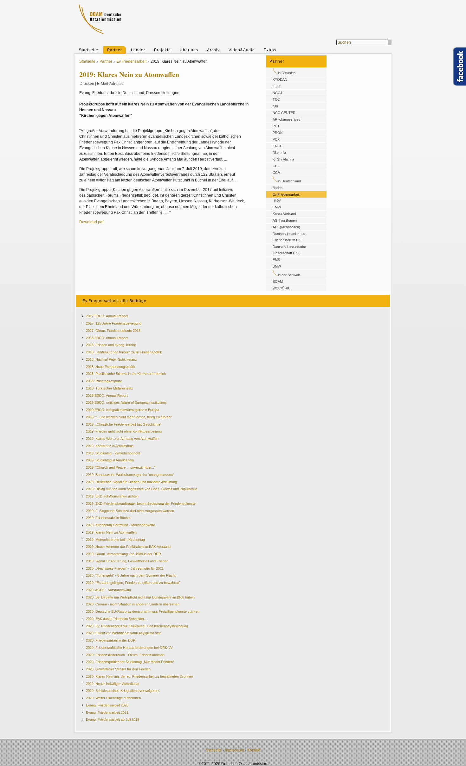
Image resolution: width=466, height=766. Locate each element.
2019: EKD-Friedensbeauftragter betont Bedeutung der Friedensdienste (141, 503)
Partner (114, 50)
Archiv (213, 50)
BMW (277, 266)
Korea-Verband (284, 214)
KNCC (277, 146)
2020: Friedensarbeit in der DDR (111, 640)
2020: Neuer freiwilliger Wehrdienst (112, 684)
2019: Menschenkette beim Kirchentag (115, 539)
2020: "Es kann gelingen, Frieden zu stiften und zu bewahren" (133, 583)
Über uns (189, 50)
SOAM (278, 281)
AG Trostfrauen (285, 220)
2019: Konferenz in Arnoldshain (109, 446)
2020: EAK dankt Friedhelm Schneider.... (117, 619)
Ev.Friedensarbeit (131, 61)
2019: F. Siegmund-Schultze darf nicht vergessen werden (130, 511)
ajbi (275, 106)
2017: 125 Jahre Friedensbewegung (113, 323)
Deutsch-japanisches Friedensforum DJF (289, 237)
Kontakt (253, 750)
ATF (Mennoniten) (286, 227)
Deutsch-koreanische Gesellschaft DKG (289, 250)
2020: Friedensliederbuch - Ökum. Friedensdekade (125, 655)
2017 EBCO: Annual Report (107, 316)
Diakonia (279, 153)
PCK (276, 139)
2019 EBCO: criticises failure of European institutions (126, 402)
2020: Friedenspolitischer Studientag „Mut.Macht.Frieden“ (130, 662)
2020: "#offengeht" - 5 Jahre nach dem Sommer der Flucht (131, 575)
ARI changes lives (287, 119)
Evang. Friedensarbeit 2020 (107, 705)
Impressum (234, 750)
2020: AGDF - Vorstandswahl (108, 590)
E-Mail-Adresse (110, 83)
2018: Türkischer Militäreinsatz (109, 388)
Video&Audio (242, 50)
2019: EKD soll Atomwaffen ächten (112, 496)
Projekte (162, 50)
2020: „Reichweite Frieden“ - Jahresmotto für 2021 (125, 568)
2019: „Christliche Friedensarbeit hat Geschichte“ (124, 424)
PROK (277, 133)
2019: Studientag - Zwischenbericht (113, 453)
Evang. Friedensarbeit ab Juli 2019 (112, 719)
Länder (138, 50)
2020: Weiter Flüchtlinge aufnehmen (113, 698)
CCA (276, 172)
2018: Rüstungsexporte (104, 381)
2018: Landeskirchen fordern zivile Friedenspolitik (124, 352)
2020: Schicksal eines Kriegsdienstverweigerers (123, 691)
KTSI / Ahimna (283, 159)
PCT (276, 126)
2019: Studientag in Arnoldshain (110, 460)
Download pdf (91, 222)
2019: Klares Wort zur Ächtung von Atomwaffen (122, 438)
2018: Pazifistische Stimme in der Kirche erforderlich (126, 374)
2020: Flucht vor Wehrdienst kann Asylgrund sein (123, 633)
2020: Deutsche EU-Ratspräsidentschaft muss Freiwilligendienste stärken (142, 611)
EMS (276, 260)
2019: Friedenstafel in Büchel (108, 518)
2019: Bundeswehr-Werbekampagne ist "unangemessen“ (130, 475)
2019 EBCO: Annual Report (107, 395)
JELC (277, 86)
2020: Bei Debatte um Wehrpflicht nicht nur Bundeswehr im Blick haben (140, 597)
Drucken (87, 83)
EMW (277, 207)
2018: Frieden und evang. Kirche (111, 345)
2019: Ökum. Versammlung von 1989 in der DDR (123, 554)
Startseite (88, 50)
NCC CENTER (284, 113)
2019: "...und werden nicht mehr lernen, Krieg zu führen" (129, 417)
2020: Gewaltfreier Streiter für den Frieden (118, 669)
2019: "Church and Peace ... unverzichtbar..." (120, 467)
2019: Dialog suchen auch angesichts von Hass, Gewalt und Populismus (141, 489)
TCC (276, 99)
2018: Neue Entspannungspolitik (110, 367)
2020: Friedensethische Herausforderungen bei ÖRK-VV (129, 647)
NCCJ (277, 93)
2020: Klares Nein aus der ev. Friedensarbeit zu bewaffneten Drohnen (139, 676)
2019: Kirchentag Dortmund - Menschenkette (120, 525)
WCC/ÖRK (281, 288)
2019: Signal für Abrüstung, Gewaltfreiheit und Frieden (127, 561)
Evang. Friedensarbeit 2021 (107, 712)
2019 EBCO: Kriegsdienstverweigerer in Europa (122, 410)
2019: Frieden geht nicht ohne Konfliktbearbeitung (124, 431)
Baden (277, 188)
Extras (270, 50)
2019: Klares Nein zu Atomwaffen (111, 532)
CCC (276, 166)
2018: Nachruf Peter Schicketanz (111, 359)
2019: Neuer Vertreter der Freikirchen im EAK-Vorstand (128, 546)
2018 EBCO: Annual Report (107, 338)
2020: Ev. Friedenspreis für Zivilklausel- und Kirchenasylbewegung (137, 626)
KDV (277, 200)
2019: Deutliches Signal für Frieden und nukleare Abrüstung (131, 482)
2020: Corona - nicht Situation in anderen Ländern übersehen (132, 604)
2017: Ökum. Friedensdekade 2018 (113, 330)
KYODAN (280, 79)
